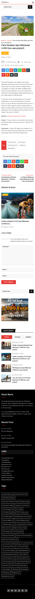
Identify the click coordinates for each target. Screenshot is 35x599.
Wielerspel (22, 145)
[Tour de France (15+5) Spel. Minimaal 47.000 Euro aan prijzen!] (6, 378)
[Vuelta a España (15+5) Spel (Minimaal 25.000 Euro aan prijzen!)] (6, 357)
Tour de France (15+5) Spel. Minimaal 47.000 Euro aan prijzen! (21, 380)
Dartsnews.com (6, 467)
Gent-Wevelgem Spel (8, 509)
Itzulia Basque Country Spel (23, 516)
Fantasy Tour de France (21, 505)
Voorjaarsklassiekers (23, 550)
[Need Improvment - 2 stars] (3, 239)
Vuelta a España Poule (22, 558)
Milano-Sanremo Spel (20, 528)
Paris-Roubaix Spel (13, 145)
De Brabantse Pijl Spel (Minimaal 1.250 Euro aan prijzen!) (8, 179)
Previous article (6, 175)
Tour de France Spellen (8, 550)
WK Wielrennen (16, 573)
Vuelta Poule (14, 565)
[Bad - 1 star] (1, 239)
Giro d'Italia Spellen (7, 516)
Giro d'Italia (19, 509)
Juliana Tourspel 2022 (7, 438)
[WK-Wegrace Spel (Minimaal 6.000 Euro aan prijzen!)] (6, 368)
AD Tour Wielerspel (6, 431)
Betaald (9, 40)
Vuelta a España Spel (8, 561)
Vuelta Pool (5, 565)
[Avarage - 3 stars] (5, 239)
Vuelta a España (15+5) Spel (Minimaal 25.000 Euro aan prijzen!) (21, 359)
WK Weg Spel (6, 573)
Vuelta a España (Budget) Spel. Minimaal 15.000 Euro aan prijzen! (22, 347)
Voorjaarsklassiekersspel (9, 554)
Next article (29, 175)
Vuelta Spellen (6, 569)
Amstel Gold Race (7, 494)
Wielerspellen (11, 148)
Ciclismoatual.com (6, 475)
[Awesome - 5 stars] (8, 239)
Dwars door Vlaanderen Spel (10, 501)
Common (28, 337)
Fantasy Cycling (12, 142)
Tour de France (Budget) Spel (10, 543)
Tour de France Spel (21, 546)
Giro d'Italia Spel (23, 513)
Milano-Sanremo (7, 528)
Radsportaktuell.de (6, 479)
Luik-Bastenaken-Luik (8, 524)
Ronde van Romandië (8, 535)
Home (4, 40)
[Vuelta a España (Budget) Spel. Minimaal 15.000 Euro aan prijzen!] (6, 345)
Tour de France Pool (26, 543)
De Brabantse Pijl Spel (8, 498)
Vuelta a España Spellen (23, 561)
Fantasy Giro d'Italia (7, 505)
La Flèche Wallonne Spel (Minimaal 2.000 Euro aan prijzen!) (27, 179)
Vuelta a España (23, 554)
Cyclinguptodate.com (7, 471)
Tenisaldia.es (5, 460)
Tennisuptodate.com (7, 458)
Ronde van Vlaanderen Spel (10, 539)
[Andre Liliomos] (18, 62)
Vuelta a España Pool (8, 558)
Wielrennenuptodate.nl (7, 477)
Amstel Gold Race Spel (20, 494)
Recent (6, 337)
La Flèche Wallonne (7, 520)
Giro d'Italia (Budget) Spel (9, 513)
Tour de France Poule (8, 546)
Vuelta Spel (23, 565)
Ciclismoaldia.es (6, 473)
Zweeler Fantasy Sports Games (16, 116)
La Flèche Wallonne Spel (22, 520)
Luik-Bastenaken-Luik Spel (24, 524)
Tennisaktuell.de (6, 462)
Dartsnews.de (5, 469)
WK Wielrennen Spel (7, 576)
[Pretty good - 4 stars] (7, 239)
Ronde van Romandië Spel (23, 535)
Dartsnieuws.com (6, 464)
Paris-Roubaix (21, 142)
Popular (17, 337)
